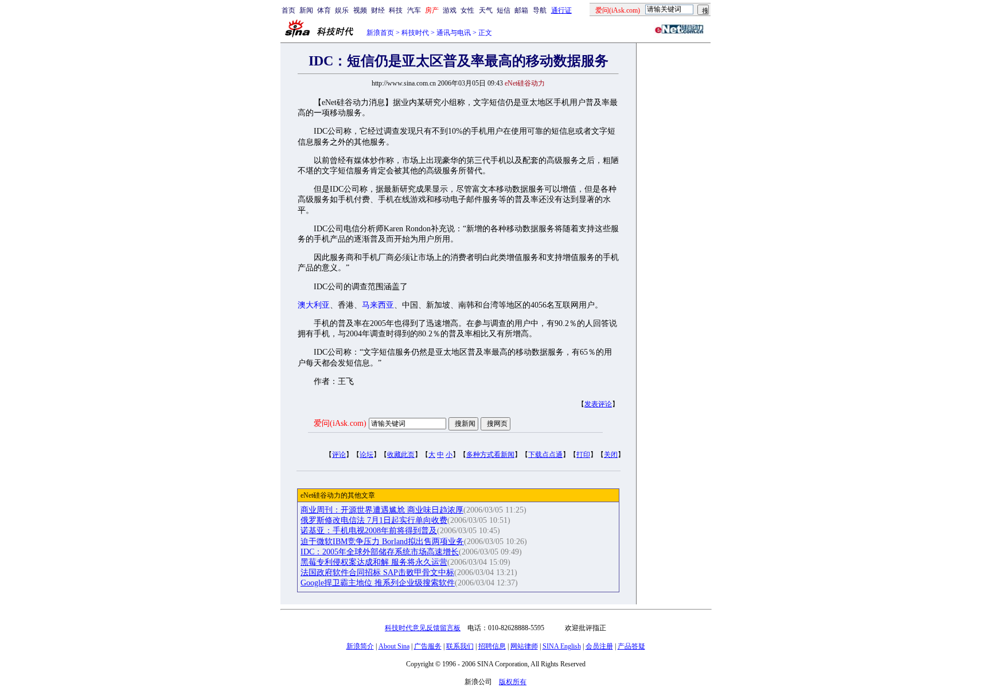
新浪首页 (380, 33)
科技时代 (415, 33)
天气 (486, 10)
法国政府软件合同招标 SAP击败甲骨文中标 (377, 572)
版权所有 (512, 682)
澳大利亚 (314, 305)
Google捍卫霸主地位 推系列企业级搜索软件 (378, 583)
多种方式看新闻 (490, 455)
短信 (503, 10)
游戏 (450, 10)
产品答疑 (631, 646)
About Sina (394, 646)
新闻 (306, 10)
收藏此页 (401, 455)
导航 (540, 10)
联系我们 (460, 646)
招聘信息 (492, 646)
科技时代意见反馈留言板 (423, 628)
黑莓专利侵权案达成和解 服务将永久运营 (374, 562)
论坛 (366, 455)
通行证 (561, 10)
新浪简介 (360, 646)
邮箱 (521, 10)
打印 (583, 455)
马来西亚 (378, 305)
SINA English (562, 646)
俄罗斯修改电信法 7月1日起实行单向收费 (374, 520)
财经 (378, 10)
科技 (396, 10)
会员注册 (599, 646)
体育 (324, 10)
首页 (288, 10)
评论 (339, 455)
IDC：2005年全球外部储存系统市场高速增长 (380, 552)
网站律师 (524, 646)
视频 (360, 10)
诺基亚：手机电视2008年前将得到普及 (369, 530)
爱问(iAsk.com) (340, 423)
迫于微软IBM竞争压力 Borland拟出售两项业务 (382, 541)
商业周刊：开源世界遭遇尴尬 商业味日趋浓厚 (382, 510)
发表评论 (598, 404)
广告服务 (428, 646)
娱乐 (342, 10)
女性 (467, 10)
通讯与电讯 (453, 33)
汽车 (414, 10)
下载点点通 (545, 455)
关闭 (611, 455)
